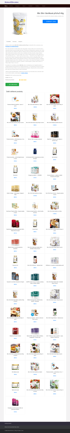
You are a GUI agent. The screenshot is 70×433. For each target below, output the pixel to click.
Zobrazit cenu (51, 21)
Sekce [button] (24, 6)
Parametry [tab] (15, 41)
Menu (6, 6)
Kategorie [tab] (20, 41)
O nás (22, 430)
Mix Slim (49, 16)
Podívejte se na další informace (11, 46)
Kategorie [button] (17, 6)
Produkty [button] (30, 6)
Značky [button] (43, 6)
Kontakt (18, 430)
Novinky (11, 6)
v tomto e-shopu (24, 73)
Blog (16, 430)
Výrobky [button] (37, 6)
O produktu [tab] (8, 41)
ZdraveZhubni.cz (11, 430)
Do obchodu (13, 84)
